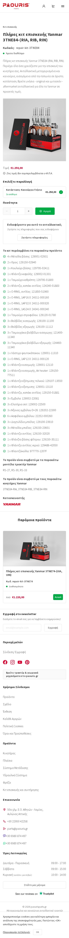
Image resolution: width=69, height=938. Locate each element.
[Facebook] (5, 662)
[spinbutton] (17, 211)
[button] (6, 211)
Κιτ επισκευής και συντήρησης (21, 790)
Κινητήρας (9, 753)
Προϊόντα (9, 697)
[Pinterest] (27, 662)
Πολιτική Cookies (13, 726)
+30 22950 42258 (17, 821)
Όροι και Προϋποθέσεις (17, 733)
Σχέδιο (7, 704)
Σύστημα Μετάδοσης (15, 768)
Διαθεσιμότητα (16, 586)
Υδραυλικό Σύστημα (15, 775)
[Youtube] (20, 662)
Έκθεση (7, 711)
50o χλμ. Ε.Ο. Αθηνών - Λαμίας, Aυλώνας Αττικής (25, 812)
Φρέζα (7, 782)
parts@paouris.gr (17, 828)
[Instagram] (12, 662)
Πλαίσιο (7, 760)
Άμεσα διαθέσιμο (15, 53)
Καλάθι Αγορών (12, 719)
